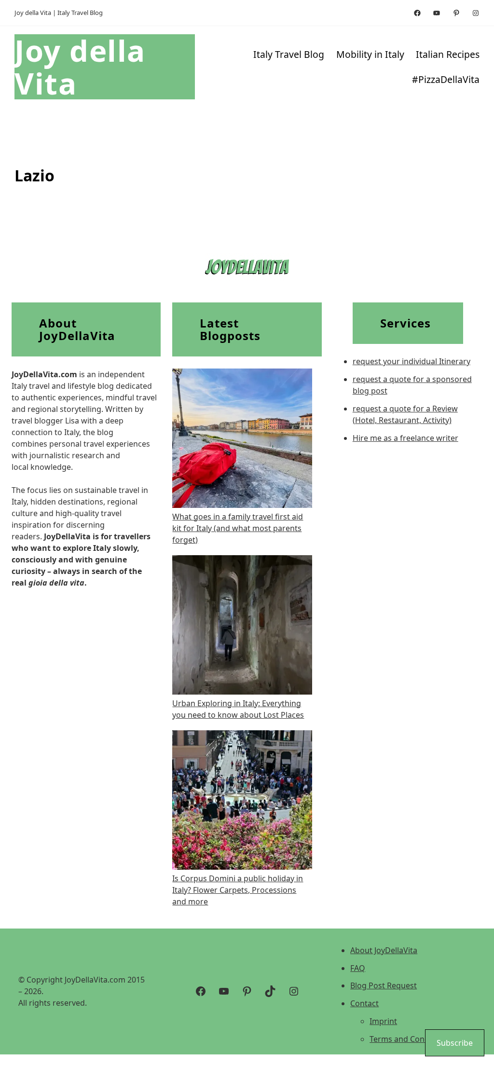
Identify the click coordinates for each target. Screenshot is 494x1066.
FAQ (357, 968)
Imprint (383, 1021)
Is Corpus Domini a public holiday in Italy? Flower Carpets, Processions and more (237, 890)
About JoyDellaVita (383, 950)
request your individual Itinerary (411, 361)
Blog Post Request (383, 985)
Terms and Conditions (410, 1039)
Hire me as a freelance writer (405, 438)
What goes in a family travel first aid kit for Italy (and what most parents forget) (237, 528)
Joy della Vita (80, 66)
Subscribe (455, 1043)
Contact (364, 1003)
